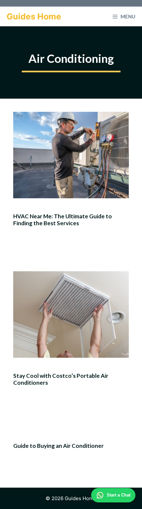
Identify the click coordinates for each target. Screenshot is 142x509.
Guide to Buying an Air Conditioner (58, 445)
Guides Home (34, 16)
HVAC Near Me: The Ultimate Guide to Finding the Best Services (62, 219)
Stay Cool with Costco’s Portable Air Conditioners (60, 379)
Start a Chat (118, 495)
